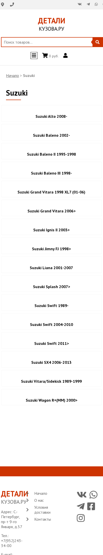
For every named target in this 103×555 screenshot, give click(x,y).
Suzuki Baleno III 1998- (51, 173)
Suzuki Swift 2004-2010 (51, 324)
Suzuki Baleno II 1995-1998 (51, 154)
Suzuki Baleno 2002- (51, 135)
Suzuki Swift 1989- (51, 305)
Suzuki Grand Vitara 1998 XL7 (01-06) (51, 191)
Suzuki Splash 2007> (51, 286)
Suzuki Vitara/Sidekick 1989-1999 (51, 381)
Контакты (42, 519)
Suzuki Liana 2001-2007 (51, 267)
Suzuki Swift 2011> (51, 343)
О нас (39, 500)
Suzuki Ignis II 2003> (51, 229)
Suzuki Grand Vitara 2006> (52, 210)
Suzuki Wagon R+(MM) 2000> (51, 400)
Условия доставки (42, 510)
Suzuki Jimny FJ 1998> (51, 248)
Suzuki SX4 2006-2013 (51, 362)
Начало (12, 75)
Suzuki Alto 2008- (51, 116)
